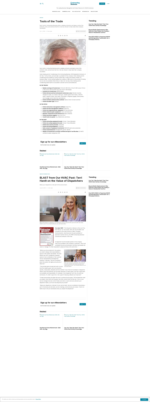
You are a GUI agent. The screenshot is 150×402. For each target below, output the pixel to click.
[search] (43, 4)
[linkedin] (60, 35)
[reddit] (64, 35)
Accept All (144, 399)
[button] (40, 4)
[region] (75, 399)
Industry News (94, 11)
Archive (41, 17)
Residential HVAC (56, 11)
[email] (67, 35)
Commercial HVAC (66, 11)
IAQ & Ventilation (76, 11)
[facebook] (58, 35)
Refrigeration (85, 11)
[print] (85, 35)
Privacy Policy (38, 399)
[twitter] (62, 35)
